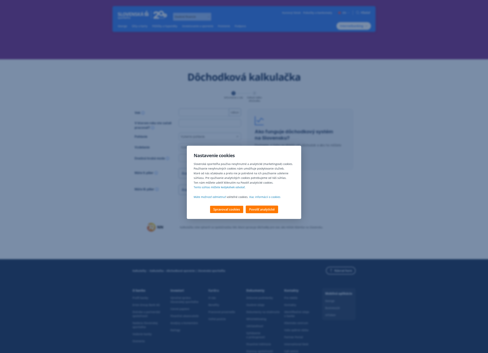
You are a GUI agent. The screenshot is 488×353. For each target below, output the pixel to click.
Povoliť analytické (262, 209)
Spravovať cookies (226, 209)
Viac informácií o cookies (264, 197)
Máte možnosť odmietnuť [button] (210, 197)
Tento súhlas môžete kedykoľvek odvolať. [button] (220, 187)
